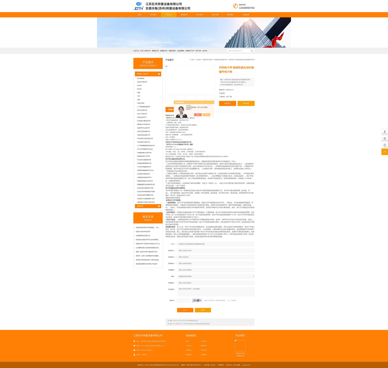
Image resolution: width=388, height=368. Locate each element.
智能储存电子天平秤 (143, 156)
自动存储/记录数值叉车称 (145, 188)
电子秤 (139, 89)
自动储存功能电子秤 (143, 174)
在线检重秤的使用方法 (143, 235)
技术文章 (199, 15)
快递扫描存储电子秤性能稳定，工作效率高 (148, 227)
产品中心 (169, 15)
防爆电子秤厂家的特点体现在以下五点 (148, 243)
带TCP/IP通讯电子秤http (145, 149)
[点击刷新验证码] (197, 300)
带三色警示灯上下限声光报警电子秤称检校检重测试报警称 (191, 324)
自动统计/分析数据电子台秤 (146, 198)
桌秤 (138, 99)
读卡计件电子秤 (142, 114)
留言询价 (246, 103)
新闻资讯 (184, 15)
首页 (139, 15)
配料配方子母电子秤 (143, 124)
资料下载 (215, 15)
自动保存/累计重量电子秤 (145, 195)
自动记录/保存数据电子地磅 (146, 191)
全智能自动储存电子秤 (144, 177)
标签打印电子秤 (142, 82)
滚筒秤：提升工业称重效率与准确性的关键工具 (148, 256)
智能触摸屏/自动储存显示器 (146, 184)
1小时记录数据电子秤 (144, 167)
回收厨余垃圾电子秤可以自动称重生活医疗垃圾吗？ (148, 239)
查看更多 (140, 206)
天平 (138, 96)
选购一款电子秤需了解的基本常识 (146, 252)
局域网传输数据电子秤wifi (145, 170)
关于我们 (153, 15)
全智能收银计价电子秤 (144, 152)
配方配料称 (140, 78)
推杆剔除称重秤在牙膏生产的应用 (146, 264)
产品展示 (198, 59)
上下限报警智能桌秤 (143, 106)
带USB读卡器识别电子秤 (145, 138)
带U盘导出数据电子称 (144, 160)
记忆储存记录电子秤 (143, 142)
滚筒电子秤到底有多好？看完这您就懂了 (148, 260)
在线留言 (246, 15)
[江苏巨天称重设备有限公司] (170, 2)
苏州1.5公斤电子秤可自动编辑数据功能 (185, 320)
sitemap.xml (246, 365)
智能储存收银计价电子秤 (145, 181)
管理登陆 (221, 365)
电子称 (139, 85)
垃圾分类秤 (140, 103)
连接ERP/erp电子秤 (143, 128)
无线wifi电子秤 (141, 117)
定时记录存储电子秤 (143, 131)
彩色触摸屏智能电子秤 (144, 163)
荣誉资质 (204, 345)
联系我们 (230, 15)
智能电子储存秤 (142, 74)
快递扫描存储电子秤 (143, 135)
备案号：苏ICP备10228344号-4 (191, 365)
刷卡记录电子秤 (142, 110)
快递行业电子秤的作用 (143, 231)
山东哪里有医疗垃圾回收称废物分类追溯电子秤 (148, 247)
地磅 (138, 92)
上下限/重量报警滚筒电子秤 (146, 145)
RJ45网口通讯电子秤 (144, 121)
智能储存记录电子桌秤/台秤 (146, 202)
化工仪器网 (236, 365)
